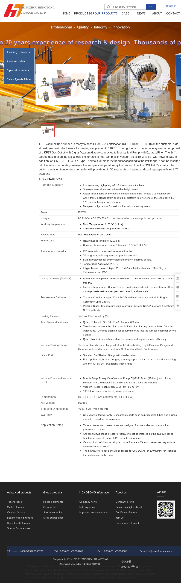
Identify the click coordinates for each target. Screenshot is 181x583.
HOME (66, 13)
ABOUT (157, 13)
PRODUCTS (82, 13)
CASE (126, 13)
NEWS (141, 13)
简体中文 (171, 6)
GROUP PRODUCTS (104, 13)
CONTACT (173, 13)
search (151, 6)
